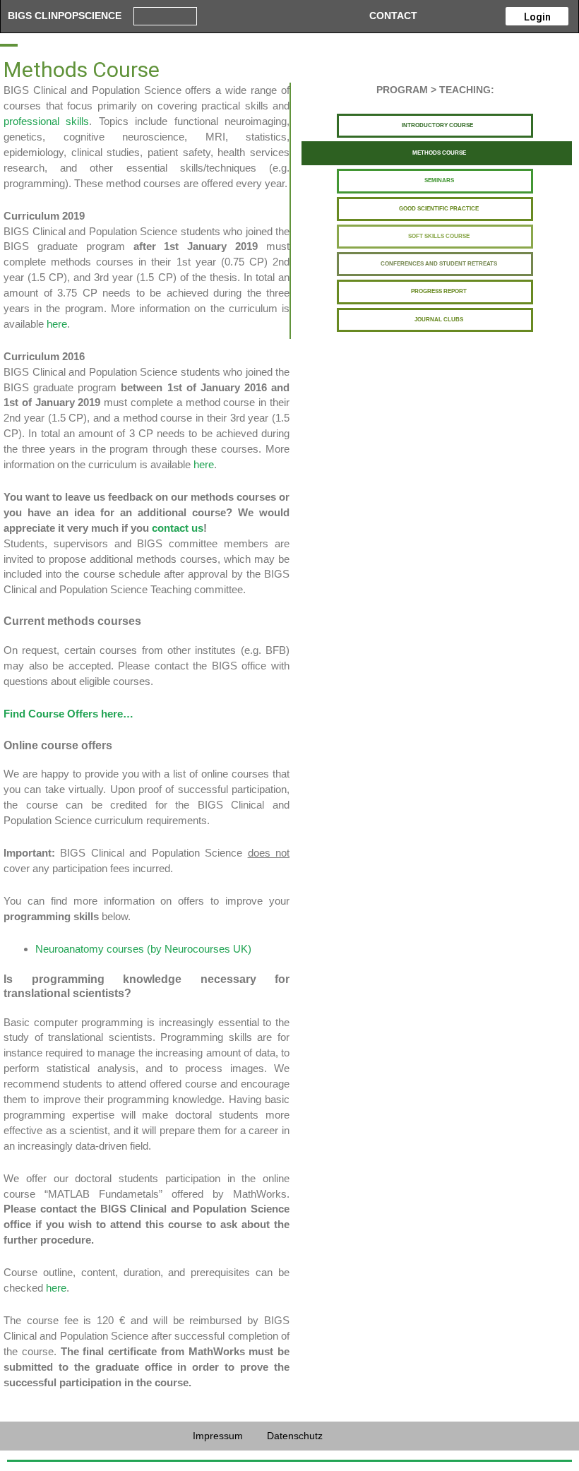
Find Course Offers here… (68, 714)
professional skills (46, 121)
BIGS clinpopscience (64, 15)
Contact (393, 15)
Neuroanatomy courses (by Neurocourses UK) (143, 949)
